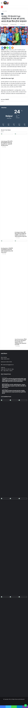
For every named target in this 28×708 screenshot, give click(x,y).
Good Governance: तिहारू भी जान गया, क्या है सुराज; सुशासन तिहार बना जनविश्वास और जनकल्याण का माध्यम (21, 342)
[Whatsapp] (7, 48)
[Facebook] (2, 48)
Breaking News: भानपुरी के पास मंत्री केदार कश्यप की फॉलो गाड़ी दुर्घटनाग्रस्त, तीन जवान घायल (7, 250)
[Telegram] (10, 48)
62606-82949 (6, 358)
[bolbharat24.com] (6, 3)
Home (3, 11)
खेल (6, 11)
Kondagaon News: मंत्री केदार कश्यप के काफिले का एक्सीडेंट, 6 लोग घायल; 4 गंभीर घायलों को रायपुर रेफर (21, 234)
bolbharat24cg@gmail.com (8, 364)
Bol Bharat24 (5, 24)
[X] (5, 48)
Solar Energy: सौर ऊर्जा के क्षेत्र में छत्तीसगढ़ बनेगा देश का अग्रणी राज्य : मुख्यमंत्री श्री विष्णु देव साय (6, 143)
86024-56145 (9, 361)
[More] (12, 48)
